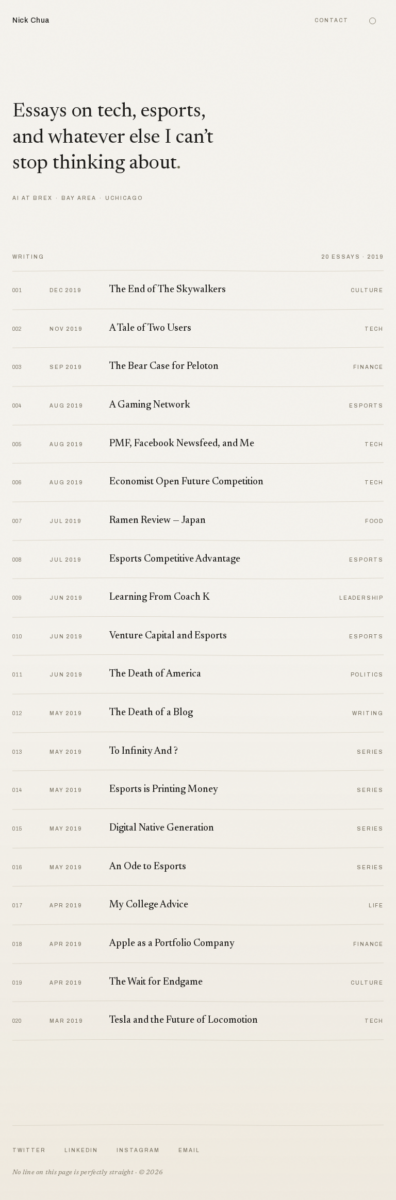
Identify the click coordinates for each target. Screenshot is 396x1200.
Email (189, 1150)
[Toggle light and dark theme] (372, 20)
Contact (332, 20)
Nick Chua (31, 20)
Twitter (29, 1150)
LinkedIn (81, 1150)
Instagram (138, 1150)
